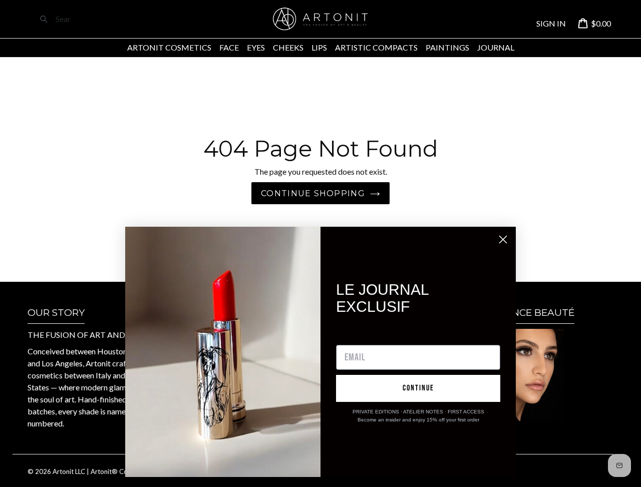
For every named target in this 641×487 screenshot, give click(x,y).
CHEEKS (288, 47)
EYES (256, 47)
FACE (229, 47)
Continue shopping (313, 193)
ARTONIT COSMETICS (169, 47)
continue (418, 388)
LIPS (319, 47)
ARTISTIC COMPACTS (376, 47)
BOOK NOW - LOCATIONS (521, 433)
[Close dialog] (503, 239)
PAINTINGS (447, 47)
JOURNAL (495, 47)
